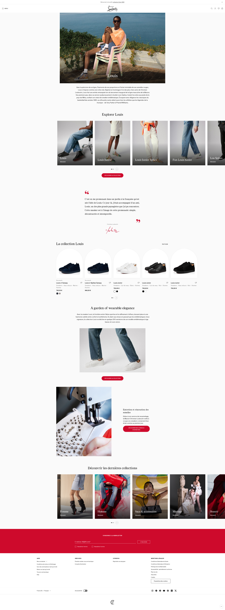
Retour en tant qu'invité (43, 569)
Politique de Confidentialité (158, 566)
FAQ (38, 574)
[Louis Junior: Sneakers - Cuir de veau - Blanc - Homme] (127, 263)
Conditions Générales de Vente (159, 561)
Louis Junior (118, 283)
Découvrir (63, 161)
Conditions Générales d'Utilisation (160, 564)
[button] (221, 606)
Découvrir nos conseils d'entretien (136, 428)
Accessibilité (78, 590)
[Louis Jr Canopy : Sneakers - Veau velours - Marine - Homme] (69, 263)
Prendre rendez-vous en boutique (84, 561)
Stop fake (153, 574)
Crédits (153, 577)
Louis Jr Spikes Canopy (93, 283)
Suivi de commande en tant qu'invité (47, 566)
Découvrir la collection (112, 175)
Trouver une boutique (43, 572)
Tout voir (165, 244)
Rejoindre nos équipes (119, 561)
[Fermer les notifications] (222, 2)
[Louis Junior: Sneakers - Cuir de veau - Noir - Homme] (155, 263)
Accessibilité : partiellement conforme (161, 569)
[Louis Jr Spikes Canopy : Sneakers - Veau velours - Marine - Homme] (98, 263)
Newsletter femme (82, 546)
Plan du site (154, 572)
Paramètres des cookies (161, 581)
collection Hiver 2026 (118, 2)
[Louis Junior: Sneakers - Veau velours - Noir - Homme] (184, 263)
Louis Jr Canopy (62, 283)
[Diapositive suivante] (116, 169)
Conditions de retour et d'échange (46, 564)
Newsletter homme (99, 546)
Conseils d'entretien (80, 564)
